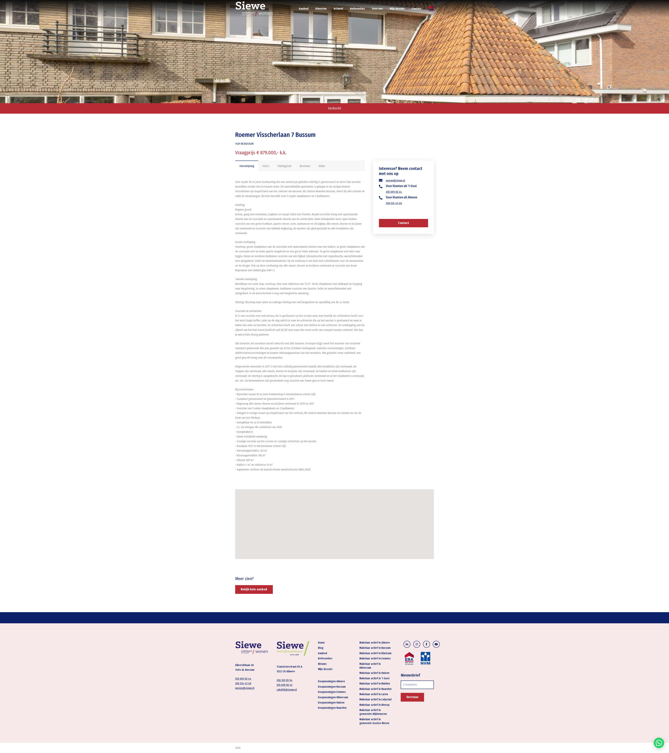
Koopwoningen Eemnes (332, 692)
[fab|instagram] (416, 644)
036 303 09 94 (284, 680)
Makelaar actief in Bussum (375, 648)
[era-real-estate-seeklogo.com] (431, 9)
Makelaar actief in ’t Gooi (374, 678)
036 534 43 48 (394, 203)
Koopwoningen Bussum (332, 686)
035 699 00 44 (394, 191)
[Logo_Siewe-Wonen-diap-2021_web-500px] (254, 9)
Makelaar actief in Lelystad (375, 699)
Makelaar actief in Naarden (375, 689)
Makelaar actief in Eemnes (375, 658)
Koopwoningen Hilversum (333, 697)
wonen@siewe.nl (395, 180)
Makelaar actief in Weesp (374, 704)
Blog (320, 648)
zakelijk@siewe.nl (287, 689)
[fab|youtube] (436, 644)
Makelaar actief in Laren (373, 694)
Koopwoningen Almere (331, 681)
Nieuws (322, 663)
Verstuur (412, 697)
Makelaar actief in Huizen (374, 673)
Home (321, 642)
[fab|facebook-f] (426, 644)
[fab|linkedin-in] (406, 644)
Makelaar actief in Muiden (374, 683)
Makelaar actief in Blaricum (375, 653)
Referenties (325, 658)
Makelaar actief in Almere (374, 642)
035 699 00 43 (284, 685)
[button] (659, 743)
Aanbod (322, 653)
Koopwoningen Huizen (331, 702)
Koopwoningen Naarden (332, 708)
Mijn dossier (325, 669)
